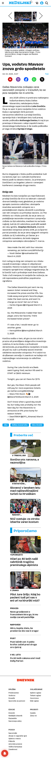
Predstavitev (14, 693)
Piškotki (12, 741)
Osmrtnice (34, 698)
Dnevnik (12, 713)
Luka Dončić (37, 425)
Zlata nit (33, 716)
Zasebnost (13, 749)
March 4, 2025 (14, 256)
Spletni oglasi (35, 693)
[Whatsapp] (34, 79)
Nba (5, 425)
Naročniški (13, 733)
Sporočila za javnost (17, 701)
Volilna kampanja (15, 747)
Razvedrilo (13, 718)
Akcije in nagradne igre (18, 736)
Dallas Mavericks (19, 425)
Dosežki (12, 698)
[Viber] (18, 79)
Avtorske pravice (15, 744)
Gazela (33, 713)
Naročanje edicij (15, 721)
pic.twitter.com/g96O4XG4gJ (20, 391)
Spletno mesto (15, 739)
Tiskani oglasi (35, 696)
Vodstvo (12, 696)
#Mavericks (20, 313)
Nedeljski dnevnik (15, 716)
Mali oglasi (34, 701)
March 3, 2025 (31, 397)
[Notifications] (4, 753)
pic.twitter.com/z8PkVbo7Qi (30, 250)
